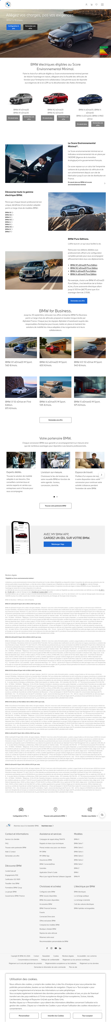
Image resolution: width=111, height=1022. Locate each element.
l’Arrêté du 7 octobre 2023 (40, 592)
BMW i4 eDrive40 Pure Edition (83, 274)
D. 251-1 (83, 584)
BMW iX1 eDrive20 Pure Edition (83, 265)
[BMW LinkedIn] (60, 948)
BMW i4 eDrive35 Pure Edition (83, 271)
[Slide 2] (57, 496)
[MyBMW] (86, 4)
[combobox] (102, 815)
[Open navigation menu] (102, 4)
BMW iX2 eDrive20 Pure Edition (84, 268)
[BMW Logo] (8, 4)
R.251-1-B (11, 592)
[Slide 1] (54, 496)
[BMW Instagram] (51, 948)
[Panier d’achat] (91, 4)
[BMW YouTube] (55, 948)
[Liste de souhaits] (96, 4)
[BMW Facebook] (47, 948)
